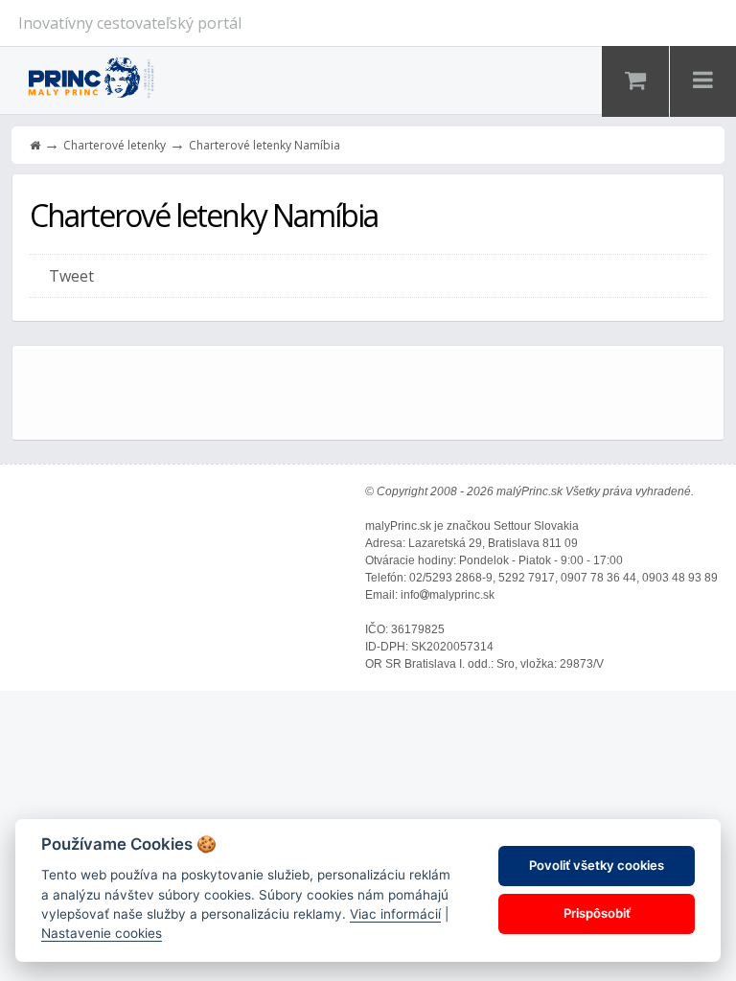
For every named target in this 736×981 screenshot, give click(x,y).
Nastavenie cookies (101, 933)
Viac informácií (395, 914)
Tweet (71, 275)
